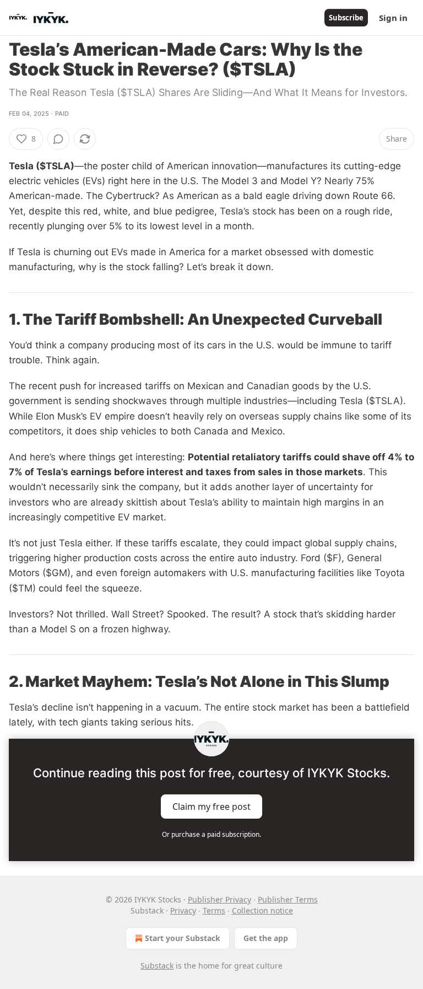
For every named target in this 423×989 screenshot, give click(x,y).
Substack (156, 965)
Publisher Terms (288, 899)
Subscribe (346, 18)
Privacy (183, 910)
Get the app (265, 938)
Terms (214, 910)
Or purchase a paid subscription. (211, 834)
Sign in (393, 17)
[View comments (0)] (58, 139)
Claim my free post (211, 806)
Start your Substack (182, 938)
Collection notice (262, 910)
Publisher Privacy (219, 899)
